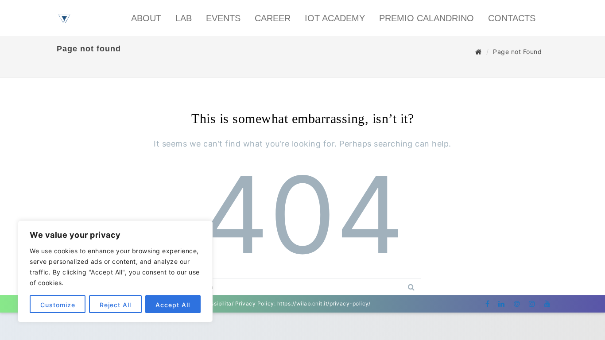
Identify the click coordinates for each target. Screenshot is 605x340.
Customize (57, 305)
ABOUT (146, 18)
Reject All (115, 305)
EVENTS (223, 18)
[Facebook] (487, 304)
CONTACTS (511, 18)
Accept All (172, 305)
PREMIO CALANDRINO (426, 18)
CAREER (273, 18)
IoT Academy (335, 18)
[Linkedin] (501, 304)
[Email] (517, 304)
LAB (183, 18)
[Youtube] (547, 304)
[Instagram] (532, 304)
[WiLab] (64, 34)
